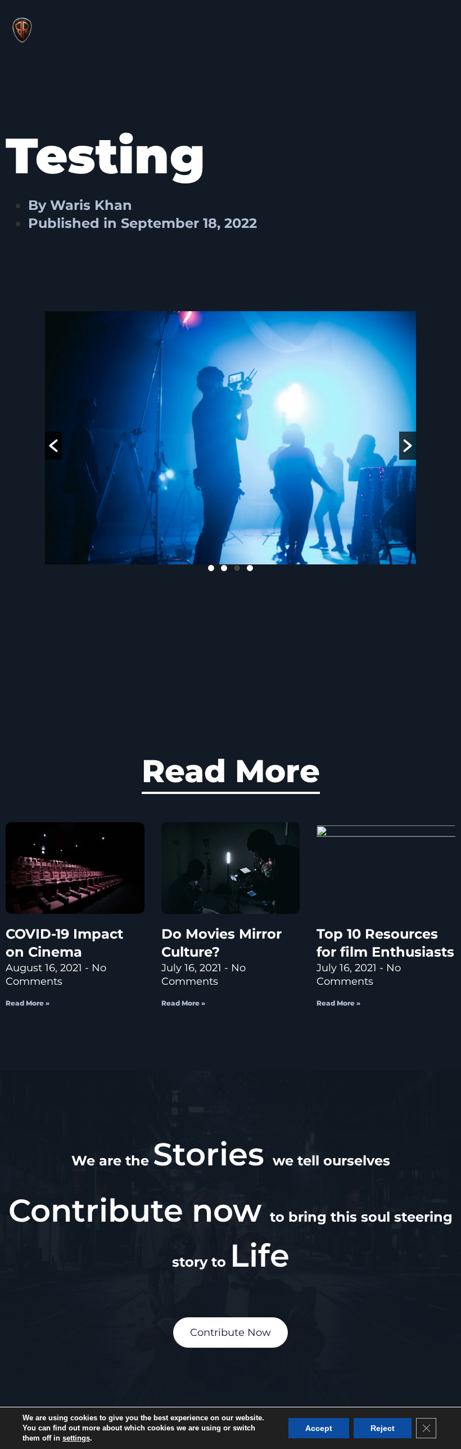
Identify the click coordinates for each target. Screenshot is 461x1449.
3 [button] (237, 568)
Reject (382, 1428)
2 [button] (224, 568)
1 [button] (211, 568)
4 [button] (250, 568)
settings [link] (76, 1438)
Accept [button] (318, 1428)
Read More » (27, 1003)
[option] (230, 437)
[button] (439, 32)
